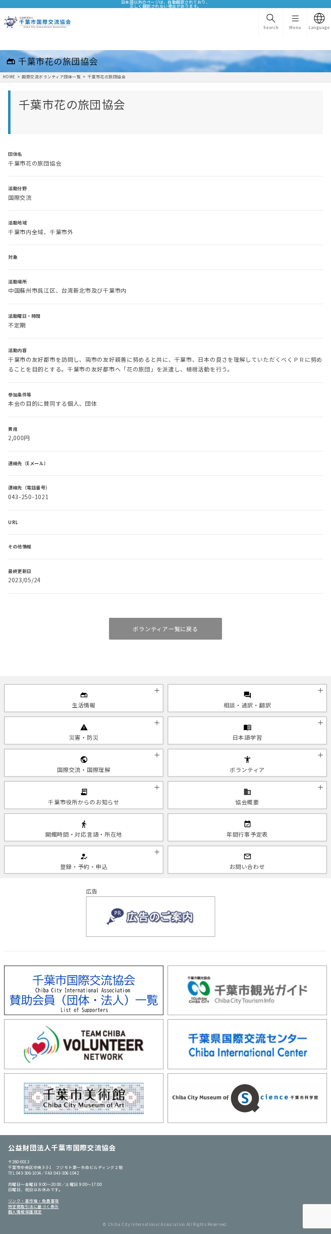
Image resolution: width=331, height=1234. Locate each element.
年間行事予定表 (247, 834)
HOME (9, 77)
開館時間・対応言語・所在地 (83, 834)
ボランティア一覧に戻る (165, 629)
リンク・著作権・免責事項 (33, 1201)
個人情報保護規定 (25, 1212)
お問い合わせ (247, 867)
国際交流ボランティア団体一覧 (51, 77)
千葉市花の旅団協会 (107, 77)
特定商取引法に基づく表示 (33, 1206)
